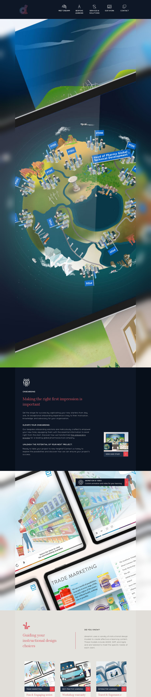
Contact (124, 11)
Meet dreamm (64, 11)
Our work (109, 11)
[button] (102, 482)
